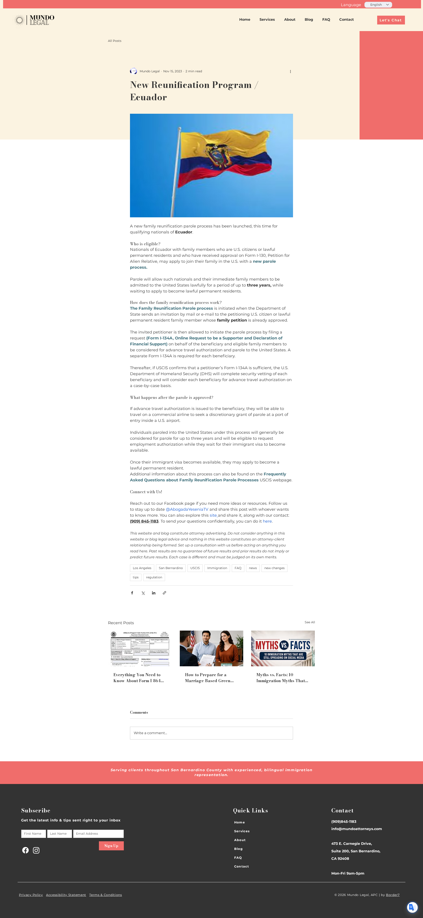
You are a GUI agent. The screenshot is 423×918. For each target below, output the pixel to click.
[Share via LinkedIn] (154, 593)
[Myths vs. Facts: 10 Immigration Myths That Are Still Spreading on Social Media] (283, 648)
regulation (154, 577)
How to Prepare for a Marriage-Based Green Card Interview (207, 678)
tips (136, 577)
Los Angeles (142, 568)
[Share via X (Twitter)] (143, 593)
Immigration (217, 568)
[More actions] (290, 71)
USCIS (195, 568)
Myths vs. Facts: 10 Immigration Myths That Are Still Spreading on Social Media (280, 678)
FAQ (238, 568)
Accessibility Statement (66, 895)
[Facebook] (25, 850)
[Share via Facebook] (132, 593)
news (253, 568)
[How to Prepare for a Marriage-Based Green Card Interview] (211, 648)
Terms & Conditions (105, 895)
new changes (274, 568)
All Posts (114, 41)
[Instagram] (36, 850)
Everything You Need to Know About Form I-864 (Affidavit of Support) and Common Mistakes (138, 678)
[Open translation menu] (412, 907)
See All (310, 622)
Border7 (393, 895)
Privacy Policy (31, 895)
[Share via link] (164, 593)
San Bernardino (171, 568)
